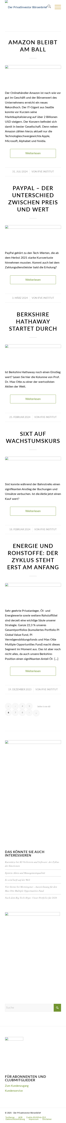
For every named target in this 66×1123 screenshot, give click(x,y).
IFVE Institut (45, 172)
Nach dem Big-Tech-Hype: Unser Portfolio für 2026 (31, 897)
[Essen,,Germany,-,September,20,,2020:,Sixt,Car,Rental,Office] (33, 467)
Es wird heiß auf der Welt (17, 879)
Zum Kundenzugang (17, 1086)
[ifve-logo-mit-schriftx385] (27, 7)
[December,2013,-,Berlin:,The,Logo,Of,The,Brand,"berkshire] (33, 354)
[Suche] (47, 7)
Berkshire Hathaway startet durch (33, 322)
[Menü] (56, 7)
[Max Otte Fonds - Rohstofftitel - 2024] (33, 593)
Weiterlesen (33, 153)
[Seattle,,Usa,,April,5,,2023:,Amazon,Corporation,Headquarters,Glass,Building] (33, 75)
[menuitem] (47, 7)
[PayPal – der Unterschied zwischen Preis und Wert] (33, 235)
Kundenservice (14, 1090)
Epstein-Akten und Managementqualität (25, 873)
